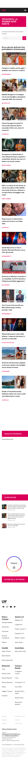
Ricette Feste (19, 698)
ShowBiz (5, 648)
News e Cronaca (5, 618)
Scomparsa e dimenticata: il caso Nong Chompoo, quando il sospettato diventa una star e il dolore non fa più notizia (17, 506)
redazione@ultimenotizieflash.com (11, 734)
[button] (25, 10)
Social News (19, 648)
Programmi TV (6, 74)
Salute (4, 687)
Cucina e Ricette (18, 667)
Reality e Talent (20, 638)
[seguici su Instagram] (7, 606)
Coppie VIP (5, 134)
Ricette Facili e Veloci (19, 692)
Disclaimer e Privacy (20, 716)
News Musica (6, 656)
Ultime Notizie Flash (7, 439)
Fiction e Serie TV (20, 629)
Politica (4, 642)
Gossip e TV (19, 617)
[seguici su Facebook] (3, 606)
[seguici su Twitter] (14, 606)
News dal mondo (20, 651)
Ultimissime (5, 371)
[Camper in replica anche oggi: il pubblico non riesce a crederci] (14, 58)
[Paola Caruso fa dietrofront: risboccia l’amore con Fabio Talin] (14, 209)
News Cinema (6, 165)
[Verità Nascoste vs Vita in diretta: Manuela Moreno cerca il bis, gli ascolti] (14, 238)
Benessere (6, 666)
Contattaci (17, 720)
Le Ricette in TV (20, 682)
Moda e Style (6, 673)
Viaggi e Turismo (7, 691)
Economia (5, 631)
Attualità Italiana (8, 342)
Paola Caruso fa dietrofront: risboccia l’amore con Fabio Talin (16, 525)
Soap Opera (19, 642)
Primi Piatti (18, 687)
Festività (4, 696)
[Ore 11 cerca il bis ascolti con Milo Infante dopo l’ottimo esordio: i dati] (14, 295)
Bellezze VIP (6, 103)
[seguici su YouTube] (10, 606)
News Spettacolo (7, 660)
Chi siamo (4, 716)
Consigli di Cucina (18, 672)
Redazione (4, 720)
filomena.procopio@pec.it (12, 735)
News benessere (7, 682)
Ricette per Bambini (18, 703)
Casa (3, 669)
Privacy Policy (18, 723)
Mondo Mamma (7, 678)
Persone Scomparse (5, 637)
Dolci (16, 678)
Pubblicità (4, 723)
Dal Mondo (5, 285)
